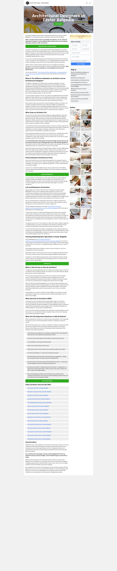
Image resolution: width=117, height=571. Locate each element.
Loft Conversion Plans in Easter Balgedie (37, 388)
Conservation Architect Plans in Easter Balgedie (39, 431)
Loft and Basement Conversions (79, 82)
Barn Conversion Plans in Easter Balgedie (37, 413)
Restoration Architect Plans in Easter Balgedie (39, 435)
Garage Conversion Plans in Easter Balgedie (38, 399)
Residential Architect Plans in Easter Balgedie (38, 439)
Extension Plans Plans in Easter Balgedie (37, 395)
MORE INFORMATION (47, 174)
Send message (81, 64)
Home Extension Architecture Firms (80, 80)
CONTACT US (47, 263)
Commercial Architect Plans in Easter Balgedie (39, 424)
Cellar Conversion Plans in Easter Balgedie (38, 406)
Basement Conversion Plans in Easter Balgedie (39, 391)
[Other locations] (86, 3)
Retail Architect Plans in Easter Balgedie (37, 420)
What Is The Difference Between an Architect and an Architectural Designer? (80, 74)
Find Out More (74, 101)
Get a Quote (58, 24)
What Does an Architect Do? (78, 78)
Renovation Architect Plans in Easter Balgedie (39, 417)
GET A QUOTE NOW (47, 381)
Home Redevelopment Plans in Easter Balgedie (39, 402)
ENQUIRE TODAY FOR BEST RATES (47, 46)
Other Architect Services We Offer (79, 98)
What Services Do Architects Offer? (80, 92)
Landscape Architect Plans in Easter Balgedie (38, 428)
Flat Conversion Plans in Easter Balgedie (37, 410)
